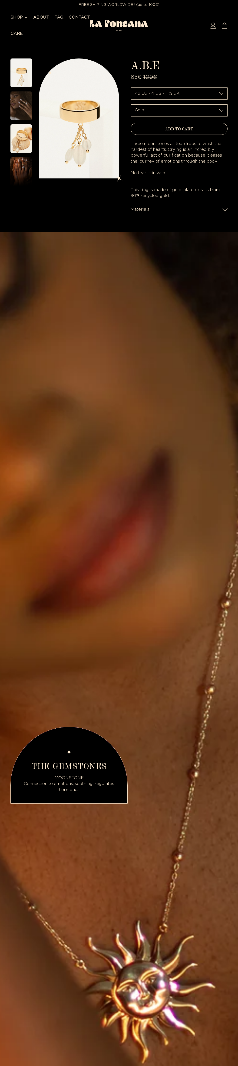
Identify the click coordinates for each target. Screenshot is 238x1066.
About (41, 17)
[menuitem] (22, 73)
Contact (79, 17)
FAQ (58, 17)
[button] (21, 72)
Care (16, 34)
